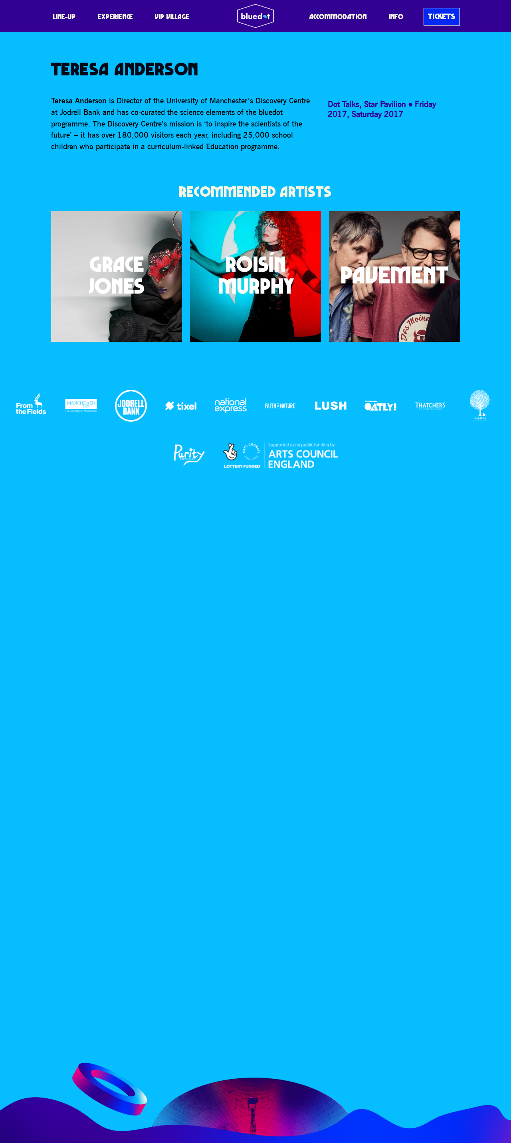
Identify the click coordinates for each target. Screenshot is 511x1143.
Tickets (442, 16)
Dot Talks (343, 104)
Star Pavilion (385, 104)
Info (396, 16)
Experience (115, 16)
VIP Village (172, 16)
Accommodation (338, 16)
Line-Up (64, 16)
